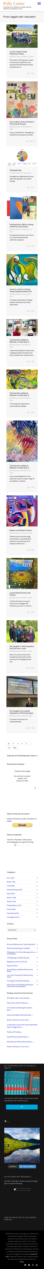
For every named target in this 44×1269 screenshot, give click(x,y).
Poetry (11, 909)
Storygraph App (15, 170)
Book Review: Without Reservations (20, 1042)
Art (10, 878)
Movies (11, 901)
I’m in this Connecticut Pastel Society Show (20, 976)
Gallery (22, 1262)
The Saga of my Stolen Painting (18, 981)
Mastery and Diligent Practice (21, 530)
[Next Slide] (35, 787)
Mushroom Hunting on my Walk (18, 948)
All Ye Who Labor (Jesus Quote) (19, 998)
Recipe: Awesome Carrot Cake (18, 1020)
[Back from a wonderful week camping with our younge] (22, 1145)
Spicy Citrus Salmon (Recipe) (18, 1003)
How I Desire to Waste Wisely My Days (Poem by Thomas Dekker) (20, 986)
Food (11, 886)
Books (11, 882)
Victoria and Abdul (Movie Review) (20, 1015)
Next (15, 748)
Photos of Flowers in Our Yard (18, 1047)
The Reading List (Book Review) (18, 958)
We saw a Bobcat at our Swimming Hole (21, 944)
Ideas (11, 897)
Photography (14, 905)
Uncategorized (13, 917)
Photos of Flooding (15, 1032)
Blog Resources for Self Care (17, 962)
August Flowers (12, 966)
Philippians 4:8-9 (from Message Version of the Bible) (21, 953)
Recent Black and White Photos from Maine (20, 970)
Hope (11, 894)
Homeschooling (14, 890)
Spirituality (13, 913)
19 (9, 748)
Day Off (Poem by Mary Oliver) (18, 1037)
